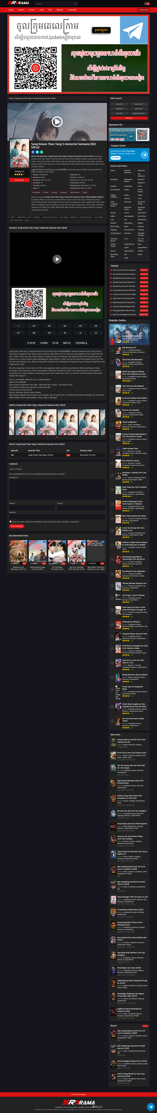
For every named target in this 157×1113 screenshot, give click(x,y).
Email (60, 503)
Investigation (129, 216)
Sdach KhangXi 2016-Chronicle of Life (132, 897)
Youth (126, 258)
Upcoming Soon (114, 255)
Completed (36, 192)
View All (145, 1026)
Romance (63, 192)
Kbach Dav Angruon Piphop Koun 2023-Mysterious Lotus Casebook (134, 374)
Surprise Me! (144, 10)
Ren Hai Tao (88, 180)
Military (140, 223)
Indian (113, 216)
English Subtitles (114, 196)
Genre (119, 104)
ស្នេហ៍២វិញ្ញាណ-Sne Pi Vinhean (133, 595)
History (113, 213)
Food (140, 198)
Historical (127, 202)
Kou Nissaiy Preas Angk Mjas (133, 571)
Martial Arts (73, 217)
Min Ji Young (115, 226)
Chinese (43, 185)
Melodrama (128, 223)
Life (125, 220)
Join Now (115, 158)
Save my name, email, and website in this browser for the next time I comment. (45, 522)
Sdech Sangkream (129, 422)
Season (138, 104)
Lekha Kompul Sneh (130, 449)
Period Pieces (129, 230)
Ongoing (114, 230)
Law (112, 220)
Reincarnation (98, 217)
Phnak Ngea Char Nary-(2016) (129, 968)
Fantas (140, 195)
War (125, 254)
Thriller (140, 251)
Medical (113, 223)
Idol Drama (142, 213)
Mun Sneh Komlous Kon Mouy (134, 516)
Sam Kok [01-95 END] (130, 336)
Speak (126, 247)
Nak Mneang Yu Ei (129, 348)
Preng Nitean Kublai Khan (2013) (130, 910)
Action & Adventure (127, 171)
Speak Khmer (75, 192)
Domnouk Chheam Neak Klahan (134, 398)
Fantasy (54, 192)
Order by (138, 113)
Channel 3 (141, 183)
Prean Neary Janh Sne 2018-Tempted (132, 824)
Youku (42, 177)
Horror (126, 213)
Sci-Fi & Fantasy (140, 240)
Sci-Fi (126, 239)
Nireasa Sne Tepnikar (130, 410)
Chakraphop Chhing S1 (131, 622)
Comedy (113, 186)
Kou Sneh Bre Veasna (130, 461)
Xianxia (27, 220)
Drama (45, 192)
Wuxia (85, 192)
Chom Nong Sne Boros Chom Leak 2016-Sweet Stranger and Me (134, 609)
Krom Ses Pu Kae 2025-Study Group (131, 753)
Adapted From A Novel (24, 217)
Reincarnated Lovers (85, 217)
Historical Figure (141, 208)
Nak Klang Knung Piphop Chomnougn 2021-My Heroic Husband (133, 559)
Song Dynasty (129, 244)
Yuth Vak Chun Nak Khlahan (133, 386)
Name (12, 503)
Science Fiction (113, 245)
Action (13, 217)
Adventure (36, 217)
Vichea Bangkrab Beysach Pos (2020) (132, 1061)
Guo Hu (80, 180)
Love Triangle (64, 217)
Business (141, 179)
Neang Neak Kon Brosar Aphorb (135, 675)
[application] (57, 259)
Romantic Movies (114, 240)
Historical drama (141, 203)
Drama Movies (140, 191)
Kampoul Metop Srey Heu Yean (134, 634)
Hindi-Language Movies (114, 204)
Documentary (115, 190)
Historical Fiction (127, 208)
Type (119, 113)
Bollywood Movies (128, 180)
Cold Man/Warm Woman (50, 217)
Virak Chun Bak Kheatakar (132, 360)
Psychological (116, 233)
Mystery (141, 226)
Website (12, 512)
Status (138, 109)
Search (129, 118)
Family (126, 195)
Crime (140, 186)
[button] (57, 259)
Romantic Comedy (141, 234)
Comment (14, 477)
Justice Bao (142, 216)
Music (126, 226)
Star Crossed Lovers (17, 220)
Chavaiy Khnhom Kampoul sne (134, 583)
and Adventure (141, 175)
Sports (113, 251)
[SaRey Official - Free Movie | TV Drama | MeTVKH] (18, 4)
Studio (119, 109)
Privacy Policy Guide (78, 1094)
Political (141, 230)
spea (139, 244)
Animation (114, 179)
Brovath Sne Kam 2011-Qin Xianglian (131, 811)
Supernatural (129, 251)
